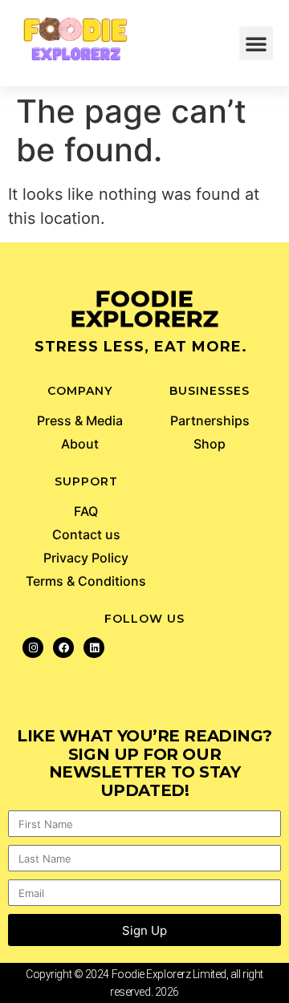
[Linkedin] (93, 647)
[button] (256, 43)
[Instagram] (32, 647)
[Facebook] (63, 647)
